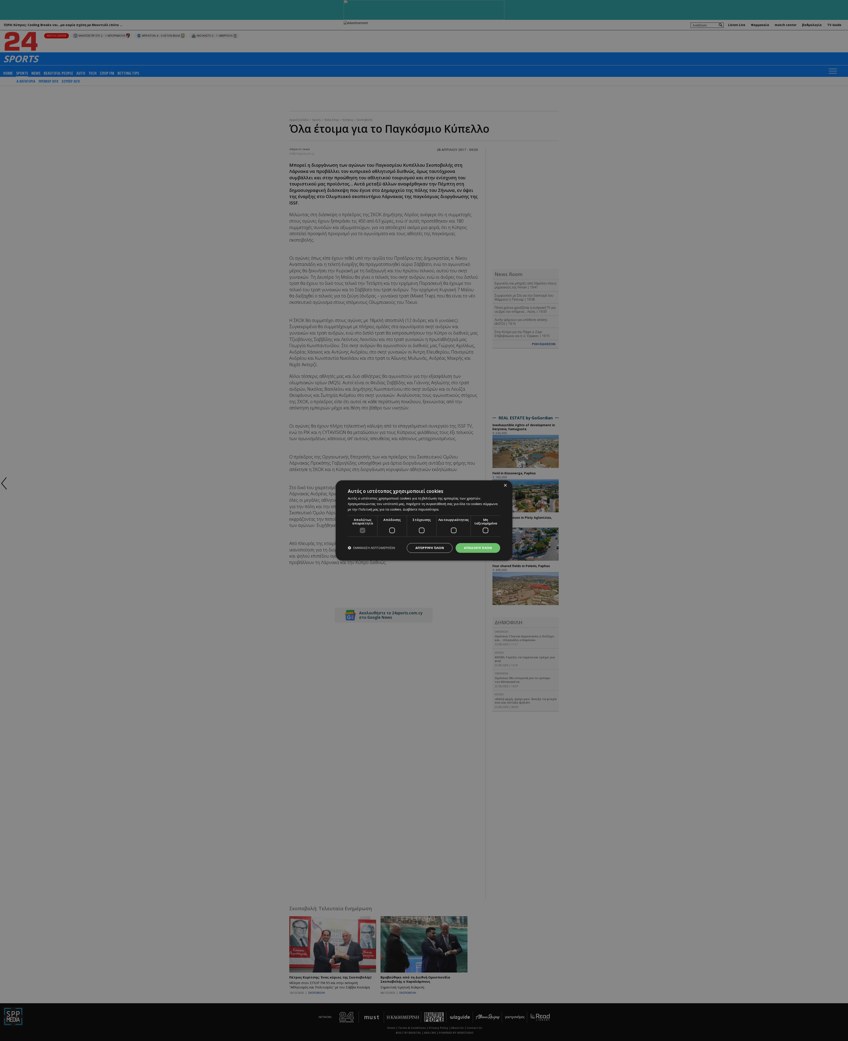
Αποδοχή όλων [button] (478, 548)
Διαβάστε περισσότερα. (421, 509)
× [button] (505, 485)
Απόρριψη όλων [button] (429, 548)
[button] (371, 548)
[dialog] (424, 520)
